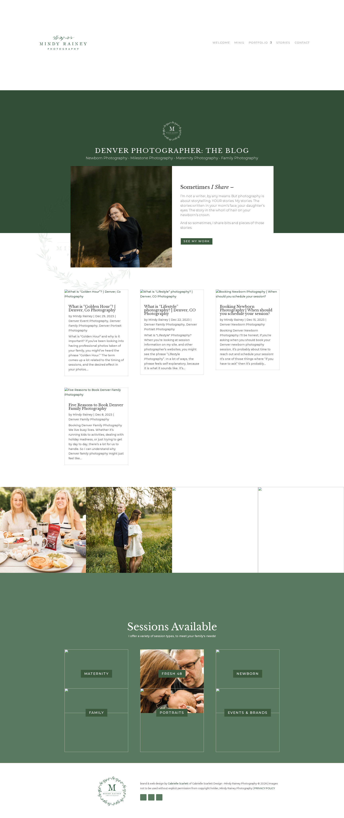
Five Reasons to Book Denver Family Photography (95, 407)
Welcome (221, 42)
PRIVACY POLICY (264, 788)
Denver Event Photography (88, 321)
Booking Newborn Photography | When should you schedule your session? (246, 310)
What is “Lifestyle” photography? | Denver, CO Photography (170, 310)
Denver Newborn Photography (242, 324)
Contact (302, 42)
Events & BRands (248, 713)
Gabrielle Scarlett (178, 783)
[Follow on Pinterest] (159, 797)
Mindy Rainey (83, 316)
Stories (283, 42)
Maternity (96, 674)
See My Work (197, 241)
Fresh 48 (172, 674)
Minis (239, 42)
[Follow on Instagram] (151, 797)
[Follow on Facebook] (143, 797)
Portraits (172, 713)
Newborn (247, 674)
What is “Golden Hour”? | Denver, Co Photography (91, 308)
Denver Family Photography (88, 419)
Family (96, 713)
